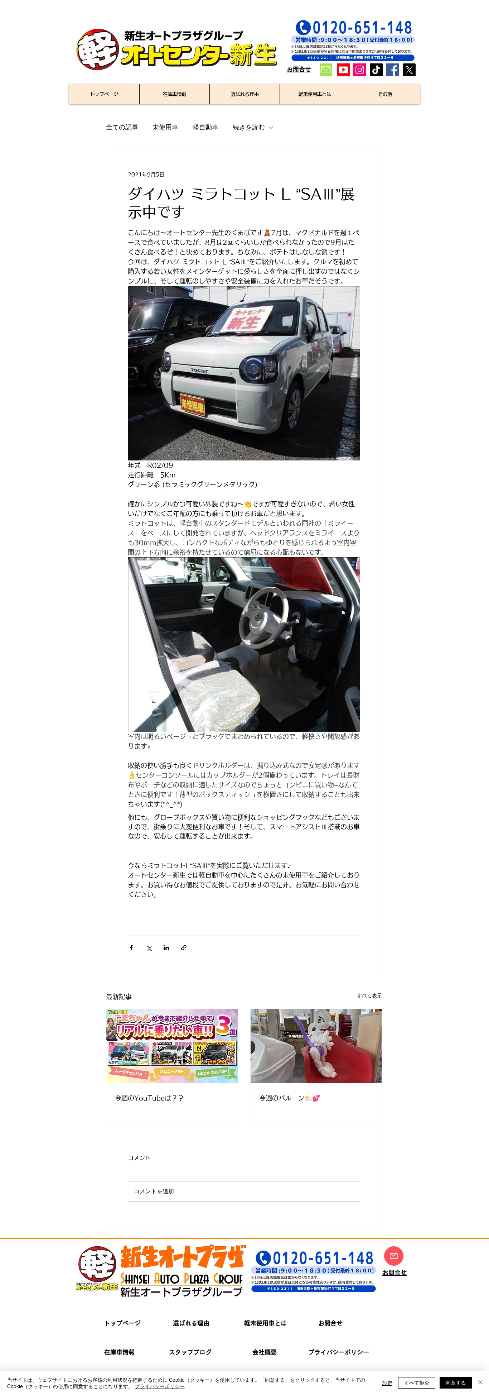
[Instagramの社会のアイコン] (359, 69)
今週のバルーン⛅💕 (289, 1098)
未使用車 (165, 127)
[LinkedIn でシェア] (166, 947)
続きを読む (249, 127)
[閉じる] (480, 1382)
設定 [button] (387, 1382)
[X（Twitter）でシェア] (148, 947)
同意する (456, 1382)
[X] (409, 69)
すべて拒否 (416, 1382)
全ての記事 (122, 127)
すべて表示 (369, 995)
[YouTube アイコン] (343, 69)
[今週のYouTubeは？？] (172, 1046)
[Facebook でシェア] (131, 947)
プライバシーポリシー (160, 1386)
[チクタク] (376, 69)
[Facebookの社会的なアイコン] (392, 69)
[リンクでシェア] (183, 947)
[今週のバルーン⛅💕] (316, 1046)
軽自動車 (205, 127)
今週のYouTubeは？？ (149, 1098)
